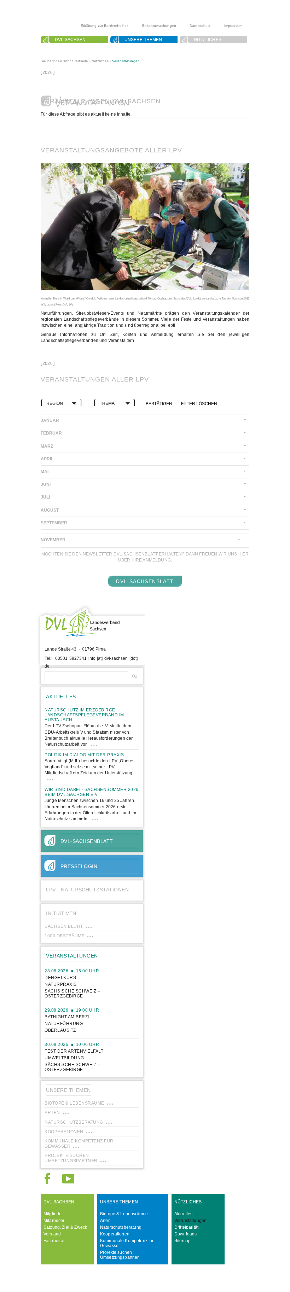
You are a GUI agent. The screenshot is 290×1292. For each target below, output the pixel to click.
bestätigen (159, 403)
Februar (51, 433)
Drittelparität (186, 1227)
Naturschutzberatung (120, 1227)
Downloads (185, 1234)
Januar (50, 420)
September (54, 522)
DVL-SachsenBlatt (145, 581)
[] (47, 72)
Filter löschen (199, 403)
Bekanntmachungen (159, 26)
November (53, 539)
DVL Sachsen (70, 39)
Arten (105, 1220)
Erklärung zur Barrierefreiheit (105, 26)
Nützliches (207, 39)
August (50, 510)
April (47, 458)
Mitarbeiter (54, 1220)
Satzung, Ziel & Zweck (65, 1227)
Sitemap (182, 1240)
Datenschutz (200, 26)
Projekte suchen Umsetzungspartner (119, 1255)
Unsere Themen (143, 39)
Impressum (233, 26)
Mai (44, 471)
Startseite (80, 61)
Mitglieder (53, 1213)
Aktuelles (183, 1213)
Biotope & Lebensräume (124, 1213)
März (47, 446)
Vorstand (52, 1234)
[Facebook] (47, 1182)
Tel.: (48, 658)
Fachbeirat (54, 1240)
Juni (46, 484)
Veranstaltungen (126, 61)
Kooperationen (114, 1234)
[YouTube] (68, 1182)
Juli (45, 497)
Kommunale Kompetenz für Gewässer (126, 1243)
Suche (62, 48)
